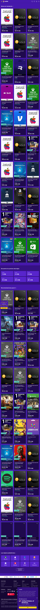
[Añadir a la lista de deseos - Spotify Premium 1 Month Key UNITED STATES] (11, 472)
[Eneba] (5, 1)
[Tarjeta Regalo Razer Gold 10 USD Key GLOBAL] (33, 297)
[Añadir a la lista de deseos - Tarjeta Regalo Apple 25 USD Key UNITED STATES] (24, 86)
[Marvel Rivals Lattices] (20, 426)
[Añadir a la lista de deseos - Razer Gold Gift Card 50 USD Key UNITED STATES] (37, 498)
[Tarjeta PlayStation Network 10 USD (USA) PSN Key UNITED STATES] (7, 529)
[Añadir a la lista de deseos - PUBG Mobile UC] (11, 395)
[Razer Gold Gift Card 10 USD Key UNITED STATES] (20, 478)
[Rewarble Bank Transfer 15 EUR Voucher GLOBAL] (33, 169)
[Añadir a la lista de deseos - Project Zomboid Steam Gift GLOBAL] (11, 317)
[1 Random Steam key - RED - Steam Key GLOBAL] (33, 143)
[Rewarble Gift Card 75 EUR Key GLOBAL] (20, 66)
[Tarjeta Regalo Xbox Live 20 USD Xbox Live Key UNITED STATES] (33, 245)
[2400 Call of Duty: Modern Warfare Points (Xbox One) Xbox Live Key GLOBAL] (33, 400)
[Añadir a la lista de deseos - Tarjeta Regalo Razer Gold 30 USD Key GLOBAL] (37, 343)
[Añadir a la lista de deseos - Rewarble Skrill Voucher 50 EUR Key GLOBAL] (11, 86)
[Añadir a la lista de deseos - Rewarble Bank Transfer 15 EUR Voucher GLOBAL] (37, 163)
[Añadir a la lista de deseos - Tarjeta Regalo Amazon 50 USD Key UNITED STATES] (24, 189)
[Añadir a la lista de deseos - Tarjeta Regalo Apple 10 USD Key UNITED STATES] (11, 163)
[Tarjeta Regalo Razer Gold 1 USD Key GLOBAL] (33, 194)
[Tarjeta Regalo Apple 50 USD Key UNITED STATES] (7, 15)
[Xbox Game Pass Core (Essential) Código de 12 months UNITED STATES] (20, 245)
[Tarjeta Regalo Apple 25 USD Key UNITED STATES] (20, 91)
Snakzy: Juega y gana (34, 586)
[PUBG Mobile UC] (7, 400)
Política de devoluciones (25, 586)
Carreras (2, 585)
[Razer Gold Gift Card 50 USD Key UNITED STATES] (33, 503)
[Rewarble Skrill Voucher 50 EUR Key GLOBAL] (7, 91)
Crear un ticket (24, 585)
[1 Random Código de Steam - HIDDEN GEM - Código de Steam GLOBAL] (7, 426)
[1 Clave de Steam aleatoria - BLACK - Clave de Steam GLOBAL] (33, 529)
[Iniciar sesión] (39, 1)
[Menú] (1, 1)
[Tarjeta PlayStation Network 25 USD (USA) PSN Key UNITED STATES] (7, 117)
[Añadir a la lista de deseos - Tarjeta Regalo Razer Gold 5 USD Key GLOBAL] (37, 369)
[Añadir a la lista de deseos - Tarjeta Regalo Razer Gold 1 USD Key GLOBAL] (37, 189)
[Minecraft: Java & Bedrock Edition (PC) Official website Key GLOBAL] (20, 349)
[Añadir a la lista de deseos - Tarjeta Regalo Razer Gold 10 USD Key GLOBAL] (37, 292)
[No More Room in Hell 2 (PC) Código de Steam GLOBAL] (20, 452)
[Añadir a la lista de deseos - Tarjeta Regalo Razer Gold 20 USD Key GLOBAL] (24, 10)
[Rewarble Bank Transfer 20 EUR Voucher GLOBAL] (7, 194)
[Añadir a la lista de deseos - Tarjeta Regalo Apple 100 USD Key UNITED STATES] (11, 35)
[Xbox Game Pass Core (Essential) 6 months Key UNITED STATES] (7, 66)
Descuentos (15, 586)
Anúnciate (2, 592)
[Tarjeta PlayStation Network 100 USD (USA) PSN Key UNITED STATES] (7, 452)
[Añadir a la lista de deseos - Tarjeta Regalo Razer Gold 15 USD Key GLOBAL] (37, 60)
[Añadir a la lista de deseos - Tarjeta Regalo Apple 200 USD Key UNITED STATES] (37, 112)
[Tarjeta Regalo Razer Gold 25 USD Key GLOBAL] (33, 15)
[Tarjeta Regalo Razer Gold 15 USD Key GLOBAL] (33, 66)
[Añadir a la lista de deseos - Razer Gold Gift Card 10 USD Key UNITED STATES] (24, 472)
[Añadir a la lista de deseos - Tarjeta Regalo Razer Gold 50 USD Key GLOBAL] (24, 35)
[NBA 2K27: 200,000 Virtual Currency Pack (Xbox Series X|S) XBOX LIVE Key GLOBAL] (33, 219)
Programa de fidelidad (17, 585)
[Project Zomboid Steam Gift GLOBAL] (7, 323)
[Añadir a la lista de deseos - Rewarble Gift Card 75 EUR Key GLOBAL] (24, 60)
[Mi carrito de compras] (36, 1)
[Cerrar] (37, 598)
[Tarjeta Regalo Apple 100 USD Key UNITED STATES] (7, 40)
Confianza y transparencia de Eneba (6, 586)
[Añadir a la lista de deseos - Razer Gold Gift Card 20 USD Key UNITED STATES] (37, 472)
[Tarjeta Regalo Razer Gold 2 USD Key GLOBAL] (20, 143)
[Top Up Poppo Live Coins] (33, 426)
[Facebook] (7, 591)
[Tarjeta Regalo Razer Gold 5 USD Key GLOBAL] (33, 375)
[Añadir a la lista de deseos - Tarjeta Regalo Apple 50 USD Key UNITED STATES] (11, 10)
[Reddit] (14, 591)
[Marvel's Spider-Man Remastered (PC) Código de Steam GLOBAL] (20, 529)
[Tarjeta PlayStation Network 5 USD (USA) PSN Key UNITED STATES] (20, 169)
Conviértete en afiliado (34, 585)
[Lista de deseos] (34, 1)
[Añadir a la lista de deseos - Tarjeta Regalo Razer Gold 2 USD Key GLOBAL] (24, 138)
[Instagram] (11, 591)
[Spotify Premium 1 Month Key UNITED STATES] (7, 478)
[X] (9, 591)
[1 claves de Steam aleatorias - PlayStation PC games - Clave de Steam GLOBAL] (20, 323)
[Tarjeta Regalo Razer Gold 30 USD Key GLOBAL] (33, 349)
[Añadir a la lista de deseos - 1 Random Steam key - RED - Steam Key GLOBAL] (37, 138)
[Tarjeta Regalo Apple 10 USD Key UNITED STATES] (7, 169)
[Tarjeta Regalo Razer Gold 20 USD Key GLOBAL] (20, 15)
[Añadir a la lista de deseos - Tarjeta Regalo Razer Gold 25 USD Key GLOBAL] (37, 10)
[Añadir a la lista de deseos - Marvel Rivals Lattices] (24, 421)
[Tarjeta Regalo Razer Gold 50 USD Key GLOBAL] (20, 40)
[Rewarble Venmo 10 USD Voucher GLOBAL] (20, 117)
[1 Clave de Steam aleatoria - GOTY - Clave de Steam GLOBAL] (7, 219)
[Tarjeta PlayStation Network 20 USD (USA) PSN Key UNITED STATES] (7, 245)
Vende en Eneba (3, 591)
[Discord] (12, 591)
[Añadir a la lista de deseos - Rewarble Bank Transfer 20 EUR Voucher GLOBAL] (11, 189)
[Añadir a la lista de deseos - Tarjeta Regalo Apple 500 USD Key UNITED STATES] (11, 138)
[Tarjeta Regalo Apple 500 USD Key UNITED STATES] (7, 143)
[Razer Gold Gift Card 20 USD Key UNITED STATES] (33, 478)
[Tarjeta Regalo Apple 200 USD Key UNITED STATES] (33, 117)
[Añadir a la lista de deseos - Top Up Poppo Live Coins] (37, 421)
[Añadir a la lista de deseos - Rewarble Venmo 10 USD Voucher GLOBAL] (24, 112)
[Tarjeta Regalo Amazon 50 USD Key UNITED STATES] (20, 194)
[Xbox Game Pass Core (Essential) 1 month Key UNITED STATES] (33, 91)
